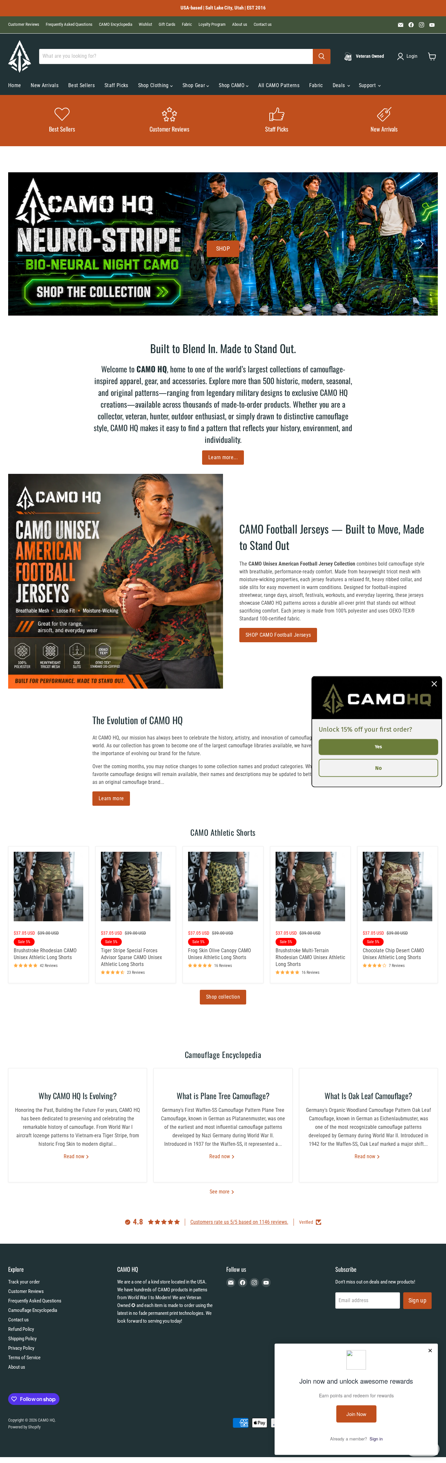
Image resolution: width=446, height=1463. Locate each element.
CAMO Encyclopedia (115, 24)
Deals (339, 85)
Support (368, 85)
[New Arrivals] (384, 120)
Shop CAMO (232, 85)
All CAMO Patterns (278, 85)
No (378, 768)
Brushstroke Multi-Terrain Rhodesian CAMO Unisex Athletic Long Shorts (310, 957)
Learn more (111, 798)
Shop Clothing (154, 85)
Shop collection (223, 997)
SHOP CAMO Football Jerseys (278, 635)
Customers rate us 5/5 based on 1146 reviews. (239, 1222)
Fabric (187, 24)
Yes (378, 746)
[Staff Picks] (276, 120)
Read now (75, 1156)
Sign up (417, 1300)
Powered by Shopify (24, 1426)
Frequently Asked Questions (69, 24)
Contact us (263, 24)
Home (14, 85)
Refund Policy (21, 1329)
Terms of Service (24, 1358)
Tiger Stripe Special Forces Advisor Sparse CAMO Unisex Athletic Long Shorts (131, 957)
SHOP (223, 248)
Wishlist (145, 24)
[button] (408, 56)
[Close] (434, 684)
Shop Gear (194, 85)
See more (220, 1192)
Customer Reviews (23, 24)
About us (239, 24)
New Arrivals (44, 85)
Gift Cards (167, 24)
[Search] (321, 56)
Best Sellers (81, 85)
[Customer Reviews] (169, 120)
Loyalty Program (212, 24)
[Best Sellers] (62, 120)
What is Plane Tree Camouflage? (223, 1095)
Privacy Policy (21, 1348)
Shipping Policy (22, 1339)
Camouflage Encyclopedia (32, 1310)
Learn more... (223, 457)
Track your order (24, 1282)
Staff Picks (116, 85)
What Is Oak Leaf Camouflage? (368, 1095)
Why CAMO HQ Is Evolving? (78, 1095)
